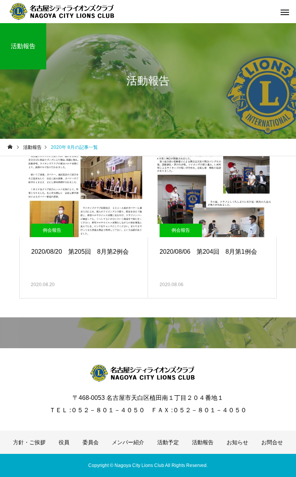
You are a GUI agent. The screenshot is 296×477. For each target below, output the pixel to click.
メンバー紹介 (128, 442)
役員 (64, 442)
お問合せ (272, 442)
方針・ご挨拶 (29, 442)
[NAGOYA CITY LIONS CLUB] (67, 11)
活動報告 (203, 442)
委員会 (90, 442)
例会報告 (52, 230)
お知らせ (237, 442)
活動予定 (168, 442)
